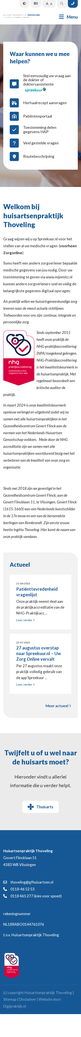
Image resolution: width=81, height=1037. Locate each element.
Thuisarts (44, 806)
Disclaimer (27, 999)
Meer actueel (57, 706)
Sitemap (9, 999)
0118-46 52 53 (22, 889)
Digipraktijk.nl (14, 1006)
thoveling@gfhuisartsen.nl (31, 882)
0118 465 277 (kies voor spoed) (36, 896)
